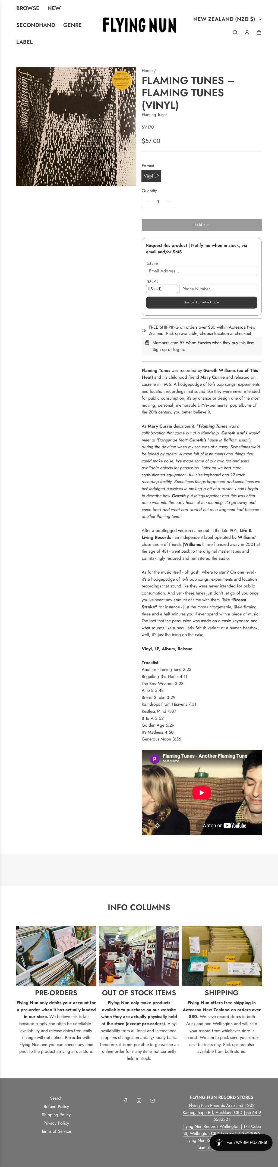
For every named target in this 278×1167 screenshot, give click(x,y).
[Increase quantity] (168, 202)
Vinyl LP (151, 176)
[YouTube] (152, 1101)
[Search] (235, 32)
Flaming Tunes (154, 114)
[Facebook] (126, 1101)
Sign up (160, 349)
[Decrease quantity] (148, 202)
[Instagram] (139, 1101)
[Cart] (259, 32)
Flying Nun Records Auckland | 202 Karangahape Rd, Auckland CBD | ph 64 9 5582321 (222, 1112)
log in (178, 349)
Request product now (201, 302)
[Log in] (247, 32)
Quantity (149, 191)
